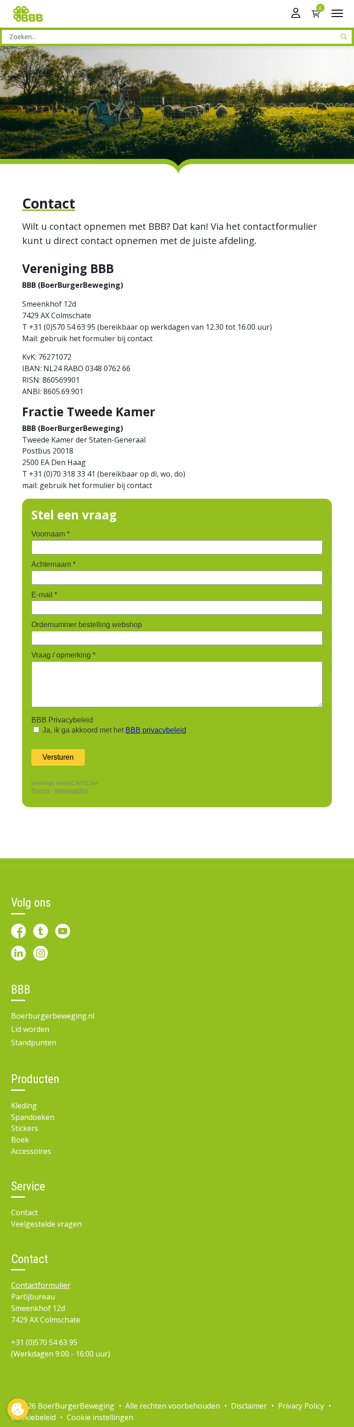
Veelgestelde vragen (46, 1224)
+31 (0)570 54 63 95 (44, 1342)
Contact (24, 1212)
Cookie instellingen (100, 1417)
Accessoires (31, 1151)
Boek (20, 1140)
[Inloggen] (295, 14)
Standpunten (33, 1042)
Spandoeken (32, 1117)
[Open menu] (337, 13)
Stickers (24, 1128)
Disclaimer (249, 1406)
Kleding (24, 1106)
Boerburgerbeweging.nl (52, 1016)
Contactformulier (41, 1285)
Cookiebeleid (33, 1417)
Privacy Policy (301, 1406)
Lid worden (30, 1029)
